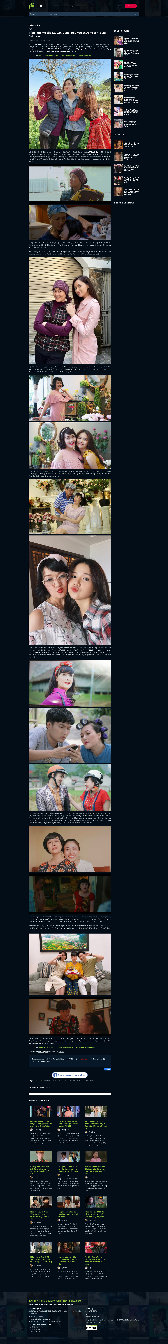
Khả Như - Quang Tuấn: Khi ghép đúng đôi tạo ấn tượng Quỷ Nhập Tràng (41, 1123)
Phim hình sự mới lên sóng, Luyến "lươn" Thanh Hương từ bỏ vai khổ (40, 1215)
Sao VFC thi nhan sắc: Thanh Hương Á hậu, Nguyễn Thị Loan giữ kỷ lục (131, 40)
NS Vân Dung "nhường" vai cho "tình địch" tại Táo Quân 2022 (130, 64)
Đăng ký (119, 6)
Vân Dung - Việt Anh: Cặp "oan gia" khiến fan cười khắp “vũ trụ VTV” (131, 52)
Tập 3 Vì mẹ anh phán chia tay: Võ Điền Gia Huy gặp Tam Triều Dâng (131, 156)
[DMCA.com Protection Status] (91, 1327)
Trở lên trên (127, 1342)
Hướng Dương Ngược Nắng (52, 1080)
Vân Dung (39, 1080)
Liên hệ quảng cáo (72, 1301)
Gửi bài (108, 1069)
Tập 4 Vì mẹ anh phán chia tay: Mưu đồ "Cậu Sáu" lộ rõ (131, 144)
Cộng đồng (48, 6)
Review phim (58, 6)
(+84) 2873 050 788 (35, 1332)
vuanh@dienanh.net (35, 1329)
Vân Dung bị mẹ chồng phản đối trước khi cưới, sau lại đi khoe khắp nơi (131, 100)
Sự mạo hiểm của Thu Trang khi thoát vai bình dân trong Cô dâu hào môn (68, 1260)
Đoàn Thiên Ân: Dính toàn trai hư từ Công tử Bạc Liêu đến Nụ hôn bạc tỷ (96, 1125)
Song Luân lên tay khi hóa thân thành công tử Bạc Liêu (67, 1214)
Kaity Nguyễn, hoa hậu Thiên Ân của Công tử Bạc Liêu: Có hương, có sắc (95, 1170)
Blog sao (87, 6)
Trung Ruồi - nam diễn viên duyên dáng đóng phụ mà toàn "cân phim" (68, 1168)
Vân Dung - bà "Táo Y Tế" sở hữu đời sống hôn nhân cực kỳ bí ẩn (131, 88)
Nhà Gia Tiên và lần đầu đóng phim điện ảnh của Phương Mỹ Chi (67, 1123)
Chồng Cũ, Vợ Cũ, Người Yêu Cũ (71, 1080)
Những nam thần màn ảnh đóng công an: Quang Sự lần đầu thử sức (39, 1170)
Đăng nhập (130, 6)
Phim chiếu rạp (69, 6)
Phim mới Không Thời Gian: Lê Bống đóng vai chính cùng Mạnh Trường (41, 1259)
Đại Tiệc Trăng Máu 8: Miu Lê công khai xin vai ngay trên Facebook (131, 168)
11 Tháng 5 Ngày (87, 1080)
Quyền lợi (33, 1301)
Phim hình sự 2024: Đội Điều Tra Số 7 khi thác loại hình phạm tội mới (94, 1214)
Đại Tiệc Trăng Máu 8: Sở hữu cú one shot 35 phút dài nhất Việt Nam (131, 180)
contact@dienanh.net (92, 1317)
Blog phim (79, 6)
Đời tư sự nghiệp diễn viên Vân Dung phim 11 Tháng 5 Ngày (131, 123)
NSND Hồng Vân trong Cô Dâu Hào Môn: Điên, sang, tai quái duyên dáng (95, 1260)
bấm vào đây (85, 1059)
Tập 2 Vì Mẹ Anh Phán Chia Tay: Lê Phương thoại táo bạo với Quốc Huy (131, 192)
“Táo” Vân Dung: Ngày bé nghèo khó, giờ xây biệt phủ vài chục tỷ (131, 111)
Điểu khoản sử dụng (51, 1301)
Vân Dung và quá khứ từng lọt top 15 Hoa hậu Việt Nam (131, 76)
